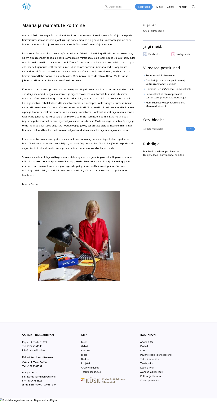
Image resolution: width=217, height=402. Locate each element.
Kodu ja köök (147, 367)
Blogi (84, 355)
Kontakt (183, 7)
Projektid (148, 25)
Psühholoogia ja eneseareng (156, 355)
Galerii (170, 7)
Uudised (85, 359)
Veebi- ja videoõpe (150, 380)
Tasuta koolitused (91, 372)
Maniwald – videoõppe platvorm (161, 151)
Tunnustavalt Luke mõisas (160, 75)
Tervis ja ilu (146, 363)
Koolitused (144, 7)
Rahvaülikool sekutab (172, 155)
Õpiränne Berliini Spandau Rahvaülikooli (168, 89)
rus (193, 8)
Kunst (143, 350)
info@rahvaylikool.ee (33, 350)
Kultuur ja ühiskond (151, 376)
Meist (159, 7)
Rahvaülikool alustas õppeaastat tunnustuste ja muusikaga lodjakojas (166, 95)
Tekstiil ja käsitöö (149, 359)
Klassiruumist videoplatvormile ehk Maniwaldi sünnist (165, 104)
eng (193, 6)
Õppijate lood (150, 155)
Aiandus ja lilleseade (151, 372)
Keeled (144, 346)
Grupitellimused (152, 31)
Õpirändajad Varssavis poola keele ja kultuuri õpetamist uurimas (166, 82)
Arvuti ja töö (147, 342)
